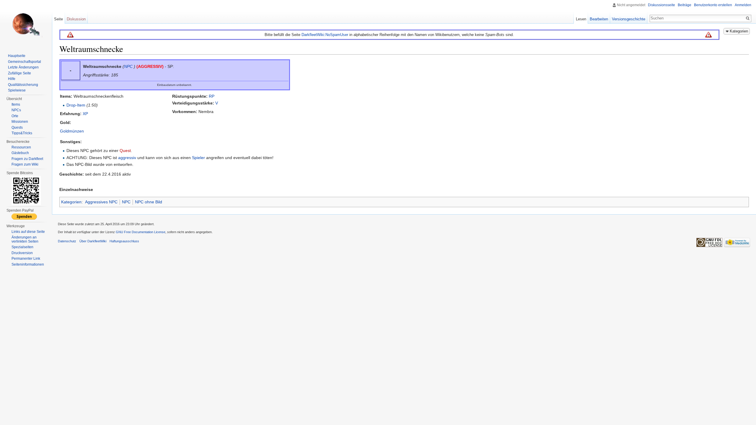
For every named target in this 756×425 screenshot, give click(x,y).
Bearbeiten (599, 19)
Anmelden (743, 5)
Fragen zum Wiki (25, 164)
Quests (17, 127)
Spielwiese (17, 90)
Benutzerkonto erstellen (713, 5)
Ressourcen (21, 147)
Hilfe (11, 79)
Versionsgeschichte (628, 19)
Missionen (20, 122)
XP (85, 113)
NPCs (16, 110)
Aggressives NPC (101, 202)
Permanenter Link (26, 258)
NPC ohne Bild (148, 202)
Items (16, 104)
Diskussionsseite (661, 5)
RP (211, 96)
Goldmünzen (72, 131)
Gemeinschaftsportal (24, 62)
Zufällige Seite (19, 73)
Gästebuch (20, 153)
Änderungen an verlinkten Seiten (25, 239)
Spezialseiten (22, 247)
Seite (58, 19)
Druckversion (22, 253)
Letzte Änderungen (23, 67)
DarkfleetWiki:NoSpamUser (325, 34)
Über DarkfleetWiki (92, 241)
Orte (15, 116)
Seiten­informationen (28, 264)
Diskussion (76, 19)
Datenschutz (67, 241)
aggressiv (127, 157)
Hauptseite (16, 56)
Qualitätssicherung (23, 85)
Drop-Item (75, 105)
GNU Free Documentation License (140, 232)
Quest (125, 150)
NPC (128, 66)
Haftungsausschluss (124, 241)
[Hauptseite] (26, 23)
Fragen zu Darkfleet (27, 159)
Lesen (581, 19)
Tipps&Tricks (22, 133)
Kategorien (71, 202)
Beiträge (684, 5)
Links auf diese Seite (28, 232)
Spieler (198, 157)
